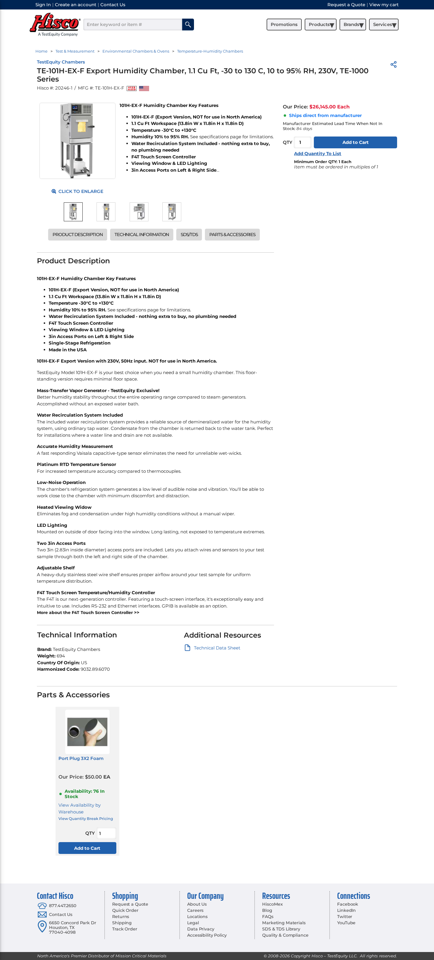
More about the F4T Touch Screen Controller (85, 612)
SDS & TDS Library (281, 929)
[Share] (393, 65)
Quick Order (125, 910)
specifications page (220, 136)
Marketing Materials (283, 922)
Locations (197, 916)
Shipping (122, 922)
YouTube (346, 922)
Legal (193, 922)
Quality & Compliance (285, 935)
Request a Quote (130, 904)
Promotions (284, 24)
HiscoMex (272, 904)
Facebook (347, 904)
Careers (195, 910)
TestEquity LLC (342, 955)
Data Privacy (200, 929)
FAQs (267, 916)
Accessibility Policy (206, 935)
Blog (267, 910)
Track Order (124, 929)
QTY (287, 142)
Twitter (344, 916)
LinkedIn (346, 910)
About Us (197, 904)
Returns (120, 916)
